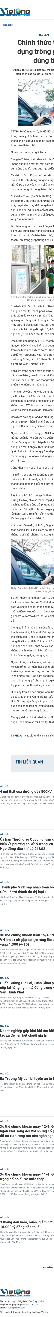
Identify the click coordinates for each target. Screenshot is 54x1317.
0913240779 (32, 1304)
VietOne (16, 12)
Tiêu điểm (44, 35)
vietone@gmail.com (15, 1307)
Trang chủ (8, 25)
